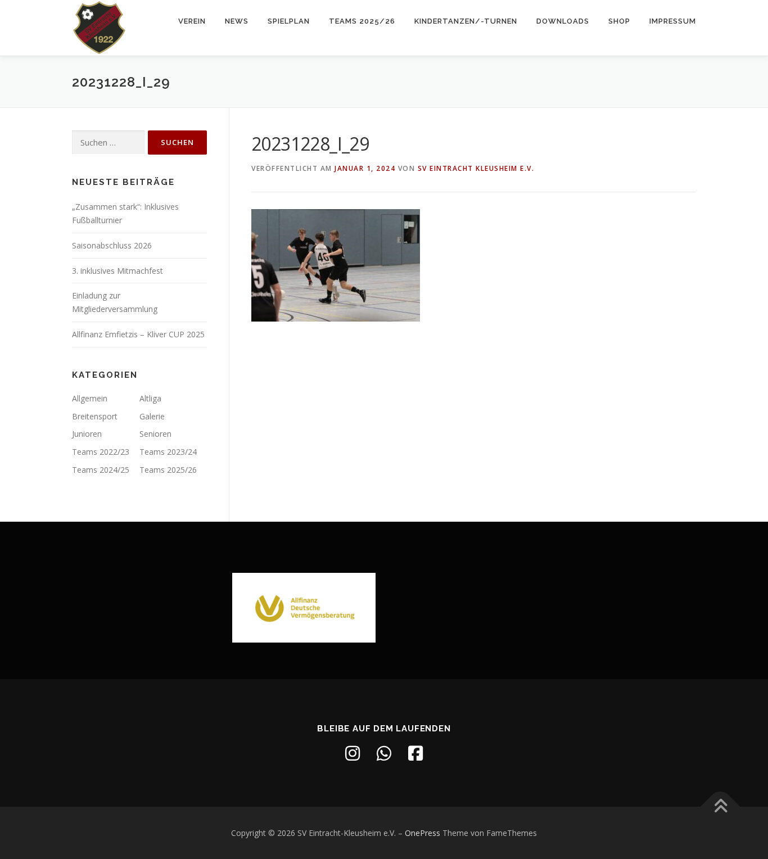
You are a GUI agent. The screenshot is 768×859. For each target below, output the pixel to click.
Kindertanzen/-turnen (465, 21)
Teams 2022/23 (100, 451)
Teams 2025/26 (362, 21)
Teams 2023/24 (168, 451)
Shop (619, 21)
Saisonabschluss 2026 (112, 245)
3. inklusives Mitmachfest (117, 270)
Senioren (155, 433)
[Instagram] (352, 753)
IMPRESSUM (672, 21)
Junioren (87, 433)
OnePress (422, 833)
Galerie (152, 416)
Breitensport (95, 416)
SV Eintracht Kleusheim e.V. (476, 168)
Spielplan (289, 21)
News (237, 21)
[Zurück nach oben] (720, 806)
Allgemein (89, 398)
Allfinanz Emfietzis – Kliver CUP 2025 (138, 334)
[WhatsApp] (384, 753)
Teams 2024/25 (100, 469)
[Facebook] (415, 753)
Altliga (150, 398)
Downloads (562, 21)
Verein (192, 21)
